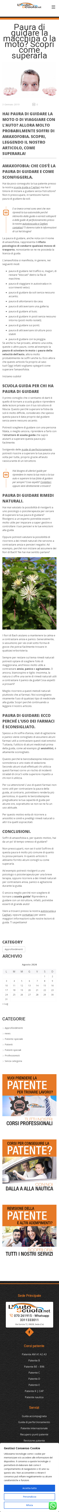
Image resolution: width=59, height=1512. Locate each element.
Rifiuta (29, 1505)
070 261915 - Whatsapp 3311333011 (31, 1318)
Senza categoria (13, 1060)
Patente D (34, 1379)
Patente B (34, 1360)
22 (44, 990)
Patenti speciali (13, 1049)
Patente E (34, 1385)
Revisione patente (34, 1440)
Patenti (9, 1044)
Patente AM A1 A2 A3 (34, 1354)
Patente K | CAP (34, 1391)
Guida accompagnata (34, 1416)
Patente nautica (34, 1397)
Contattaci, (46, 482)
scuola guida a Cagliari (27, 187)
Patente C (34, 1372)
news (8, 1033)
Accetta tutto (29, 1488)
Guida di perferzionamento (34, 1422)
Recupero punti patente (34, 1434)
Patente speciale (14, 1038)
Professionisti (12, 1055)
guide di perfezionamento (37, 449)
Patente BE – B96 (34, 1366)
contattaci (17, 227)
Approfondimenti (14, 949)
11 (14, 985)
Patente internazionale (34, 1428)
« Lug (5, 1003)
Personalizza (29, 1496)
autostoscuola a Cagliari (35, 223)
